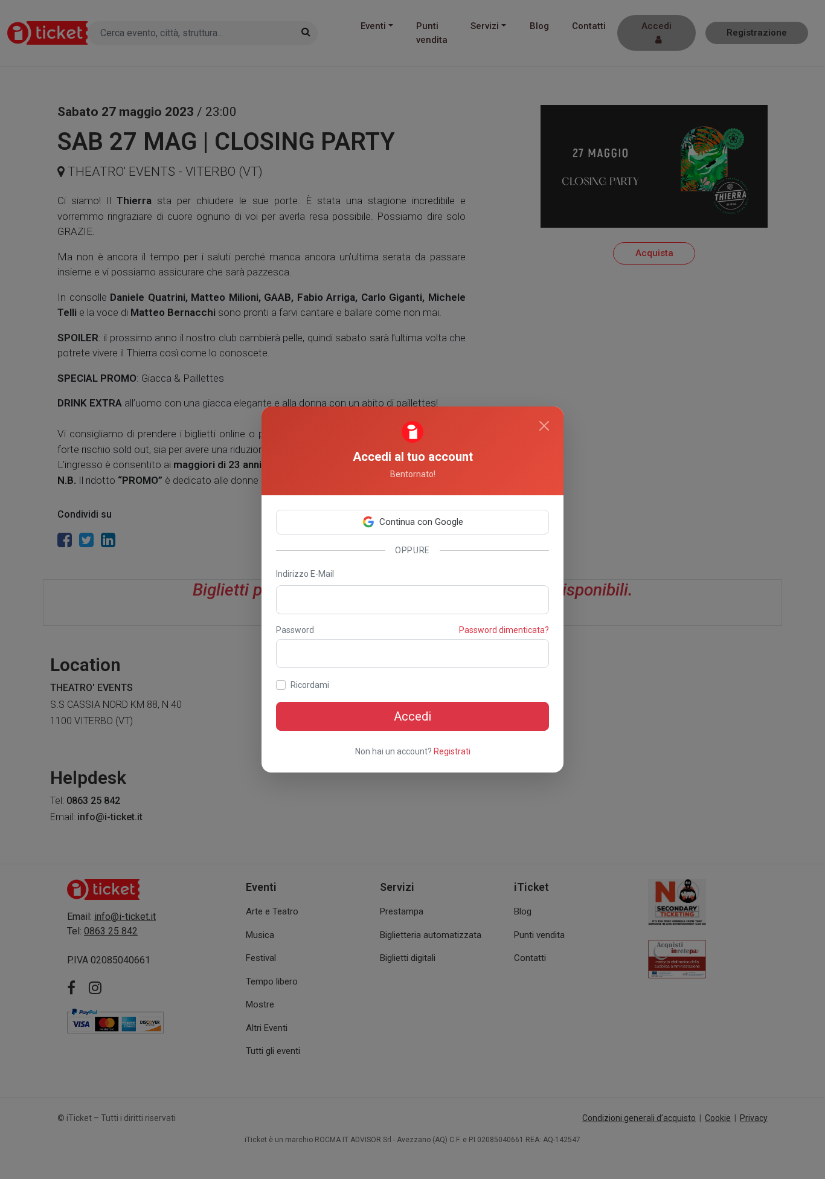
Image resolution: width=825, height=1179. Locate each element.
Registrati (452, 751)
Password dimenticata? (504, 630)
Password (295, 630)
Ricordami (310, 685)
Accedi (412, 716)
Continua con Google (421, 521)
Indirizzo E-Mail (305, 574)
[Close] (544, 425)
